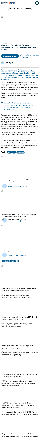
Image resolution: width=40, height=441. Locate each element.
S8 (5, 70)
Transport (20, 8)
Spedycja (12, 8)
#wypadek (20, 152)
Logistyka (28, 8)
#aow (9, 152)
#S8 (14, 152)
